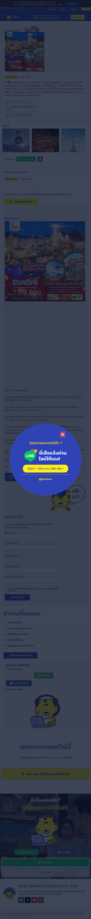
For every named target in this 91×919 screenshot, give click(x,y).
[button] (62, 434)
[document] (45, 459)
